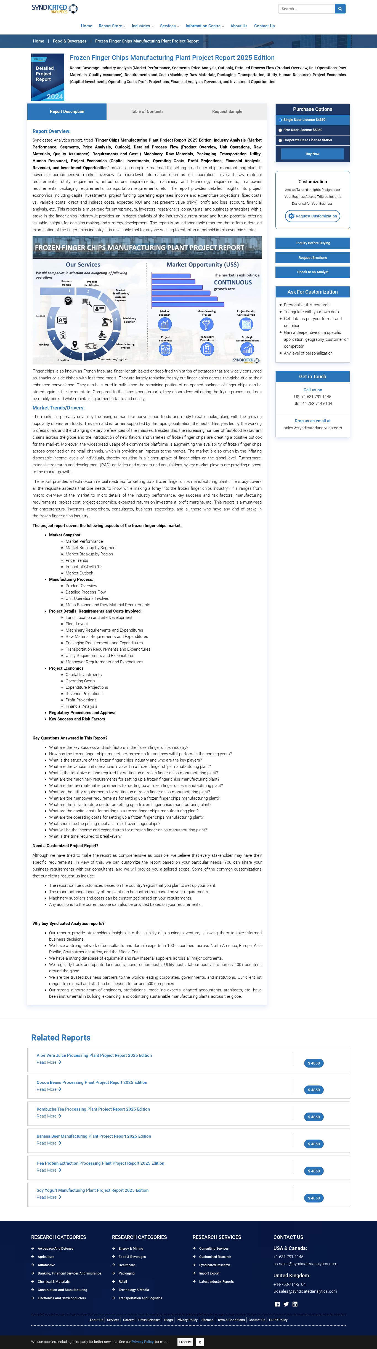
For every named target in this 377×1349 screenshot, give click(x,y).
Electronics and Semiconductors (61, 1298)
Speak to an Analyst (312, 272)
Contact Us (257, 1320)
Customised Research (214, 1257)
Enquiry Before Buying (313, 243)
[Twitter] (286, 1304)
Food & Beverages (132, 1257)
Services (168, 25)
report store (110, 25)
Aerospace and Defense (55, 1248)
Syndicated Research (214, 1265)
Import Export (208, 1273)
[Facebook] (277, 1304)
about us (239, 25)
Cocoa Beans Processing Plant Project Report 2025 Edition (92, 1082)
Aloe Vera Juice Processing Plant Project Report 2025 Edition (94, 1055)
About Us (96, 1320)
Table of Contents (147, 111)
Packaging (126, 1273)
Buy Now (313, 154)
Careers (128, 1320)
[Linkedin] (295, 1304)
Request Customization (316, 216)
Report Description (67, 111)
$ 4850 (314, 1063)
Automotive (46, 1265)
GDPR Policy (278, 1320)
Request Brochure (313, 258)
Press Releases (149, 1320)
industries (141, 25)
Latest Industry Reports (216, 1282)
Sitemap (207, 1320)
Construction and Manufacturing (62, 1290)
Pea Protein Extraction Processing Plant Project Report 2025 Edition (100, 1163)
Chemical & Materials (53, 1282)
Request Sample (227, 111)
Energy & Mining (130, 1248)
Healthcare (126, 1265)
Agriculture (45, 1257)
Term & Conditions (231, 1320)
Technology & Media (133, 1290)
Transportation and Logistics (140, 1298)
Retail (122, 1282)
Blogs (168, 1320)
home (86, 25)
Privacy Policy (187, 1320)
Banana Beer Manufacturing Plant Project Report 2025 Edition (94, 1136)
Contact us (264, 25)
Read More (47, 1062)
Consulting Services (213, 1248)
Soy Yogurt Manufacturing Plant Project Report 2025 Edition (92, 1190)
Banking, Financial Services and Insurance (69, 1273)
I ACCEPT (185, 1342)
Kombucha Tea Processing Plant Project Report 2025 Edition (93, 1109)
